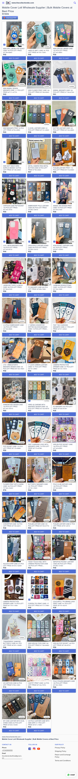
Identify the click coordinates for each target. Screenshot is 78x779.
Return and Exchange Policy (63, 756)
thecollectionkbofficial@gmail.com (12, 757)
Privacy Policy (60, 748)
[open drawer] (3, 2)
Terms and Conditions (63, 760)
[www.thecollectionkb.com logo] (8, 2)
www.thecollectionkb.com (23, 3)
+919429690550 (7, 750)
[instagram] (34, 748)
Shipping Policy (60, 751)
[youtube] (38, 748)
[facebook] (29, 748)
